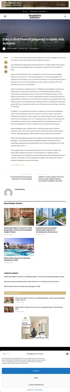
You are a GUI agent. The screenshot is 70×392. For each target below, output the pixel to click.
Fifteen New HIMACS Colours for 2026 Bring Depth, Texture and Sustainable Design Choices (18, 230)
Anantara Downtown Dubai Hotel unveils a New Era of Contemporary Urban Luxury (47, 230)
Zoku (12, 58)
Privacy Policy (38, 389)
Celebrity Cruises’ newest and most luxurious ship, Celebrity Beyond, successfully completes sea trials (51, 179)
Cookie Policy (30, 389)
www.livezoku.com (17, 165)
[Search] (65, 16)
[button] (67, 354)
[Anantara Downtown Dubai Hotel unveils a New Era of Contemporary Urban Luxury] (51, 217)
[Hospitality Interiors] (35, 16)
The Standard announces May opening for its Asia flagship (21, 178)
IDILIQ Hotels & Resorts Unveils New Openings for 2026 (17, 259)
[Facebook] (6, 62)
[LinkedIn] (6, 71)
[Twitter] (6, 67)
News (4, 34)
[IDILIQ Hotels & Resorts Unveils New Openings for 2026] (19, 247)
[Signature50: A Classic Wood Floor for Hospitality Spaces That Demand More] (9, 309)
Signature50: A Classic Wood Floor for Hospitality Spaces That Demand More (39, 308)
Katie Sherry (12, 48)
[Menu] (5, 16)
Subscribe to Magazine (38, 11)
